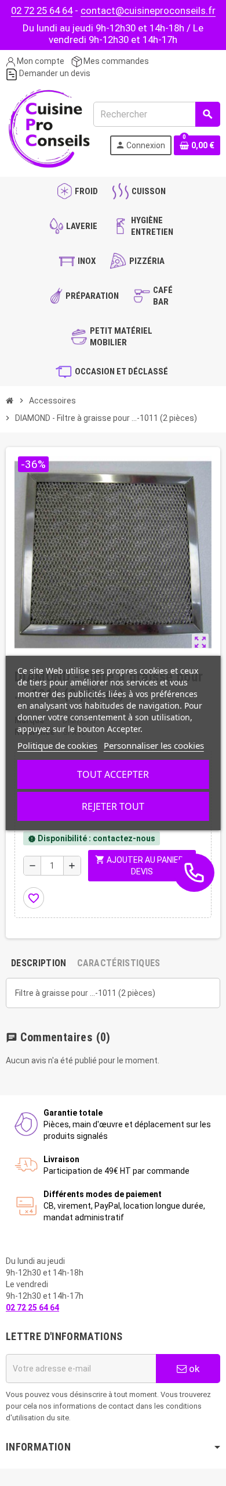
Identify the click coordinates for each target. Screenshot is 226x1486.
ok (193, 1368)
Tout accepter (113, 774)
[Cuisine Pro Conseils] (49, 127)
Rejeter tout (113, 806)
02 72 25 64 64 (41, 10)
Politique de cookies (57, 745)
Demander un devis (53, 73)
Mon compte (39, 61)
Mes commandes (115, 61)
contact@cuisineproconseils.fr (148, 10)
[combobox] (156, 114)
